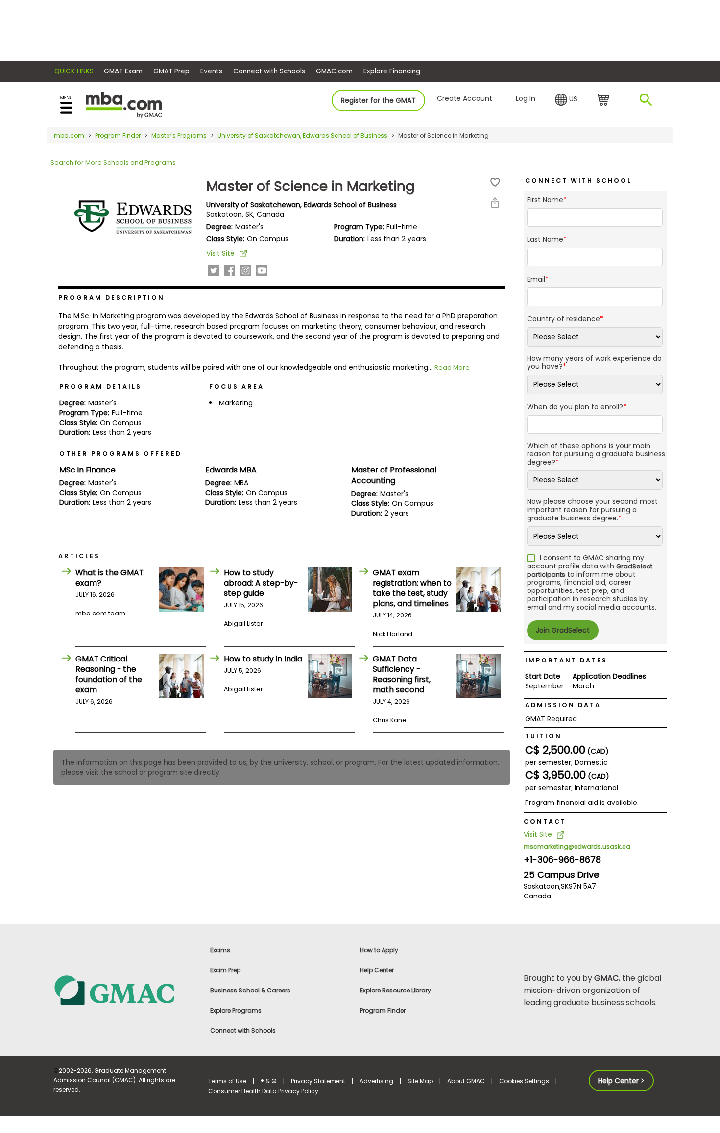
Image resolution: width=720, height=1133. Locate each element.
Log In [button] (525, 98)
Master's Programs (179, 135)
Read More (452, 367)
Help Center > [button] (621, 1081)
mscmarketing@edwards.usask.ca (577, 846)
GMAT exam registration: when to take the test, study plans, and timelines (412, 588)
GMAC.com (334, 71)
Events (211, 71)
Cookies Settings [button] (524, 1081)
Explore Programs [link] (236, 1010)
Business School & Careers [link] (250, 990)
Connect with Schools (269, 71)
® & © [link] (269, 1081)
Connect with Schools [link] (243, 1030)
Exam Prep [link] (225, 970)
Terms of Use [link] (227, 1081)
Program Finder (118, 135)
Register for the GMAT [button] (378, 100)
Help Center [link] (377, 970)
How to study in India (263, 658)
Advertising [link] (376, 1081)
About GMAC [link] (466, 1081)
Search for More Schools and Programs (113, 162)
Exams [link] (220, 950)
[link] (124, 990)
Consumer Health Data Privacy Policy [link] (263, 1091)
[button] (566, 100)
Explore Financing (391, 71)
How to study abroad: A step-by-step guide (261, 583)
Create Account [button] (464, 98)
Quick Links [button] (74, 71)
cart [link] (604, 100)
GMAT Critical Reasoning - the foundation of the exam (108, 674)
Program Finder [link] (383, 1010)
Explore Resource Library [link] (395, 990)
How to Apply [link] (379, 950)
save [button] (495, 182)
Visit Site (220, 253)
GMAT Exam (123, 71)
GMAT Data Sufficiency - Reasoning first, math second (402, 674)
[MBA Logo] (124, 104)
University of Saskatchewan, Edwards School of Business (302, 135)
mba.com (69, 135)
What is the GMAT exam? (109, 578)
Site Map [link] (420, 1081)
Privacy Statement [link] (318, 1081)
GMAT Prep (171, 71)
